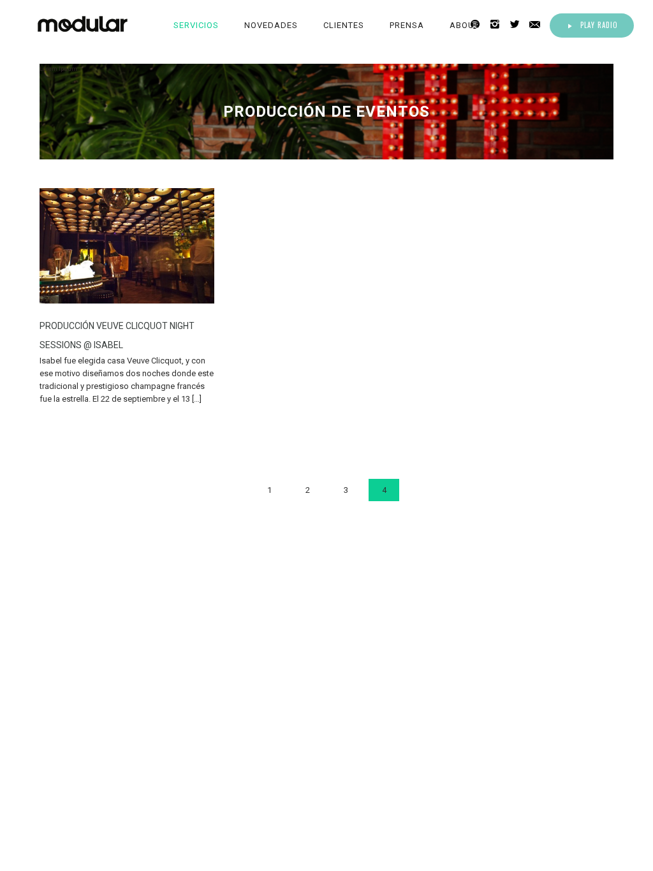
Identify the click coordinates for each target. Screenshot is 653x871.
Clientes (343, 25)
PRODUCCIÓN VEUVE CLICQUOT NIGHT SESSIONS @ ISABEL (117, 335)
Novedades (271, 25)
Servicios (196, 25)
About (465, 25)
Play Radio (599, 25)
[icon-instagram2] (498, 24)
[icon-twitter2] (518, 24)
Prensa (407, 25)
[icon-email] (538, 24)
